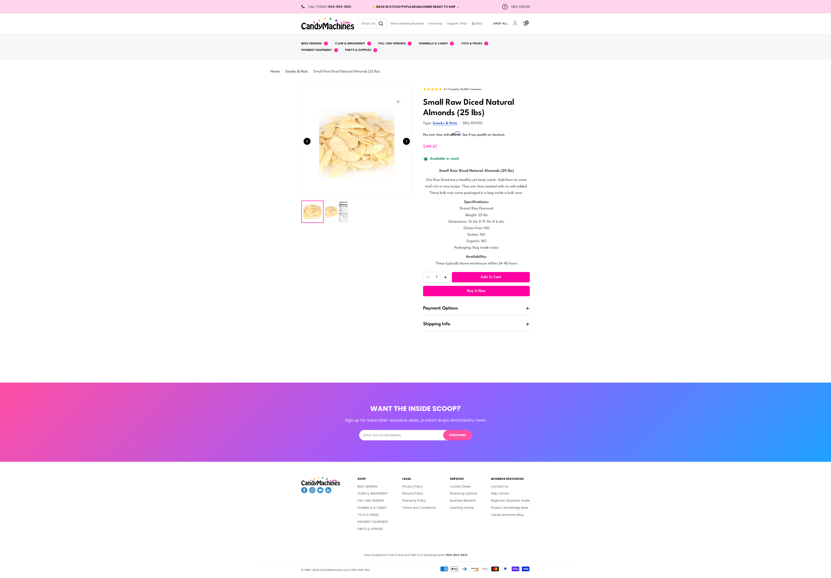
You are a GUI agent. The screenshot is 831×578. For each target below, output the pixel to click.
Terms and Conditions (419, 508)
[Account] (515, 24)
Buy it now (476, 291)
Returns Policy (412, 493)
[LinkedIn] (328, 492)
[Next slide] (406, 141)
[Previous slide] (307, 141)
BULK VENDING (368, 486)
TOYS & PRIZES (368, 515)
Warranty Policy (414, 500)
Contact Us (499, 486)
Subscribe (457, 435)
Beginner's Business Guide (510, 500)
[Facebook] (304, 492)
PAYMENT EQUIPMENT (373, 522)
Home (275, 71)
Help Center (500, 493)
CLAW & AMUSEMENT (373, 493)
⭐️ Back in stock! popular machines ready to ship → (415, 6)
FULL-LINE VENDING (371, 500)
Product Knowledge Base (509, 508)
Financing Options (463, 493)
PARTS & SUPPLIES (370, 529)
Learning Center (462, 508)
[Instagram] (312, 492)
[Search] (379, 24)
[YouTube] (320, 492)
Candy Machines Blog (507, 515)
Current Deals (460, 486)
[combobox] (372, 24)
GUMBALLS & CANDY (372, 508)
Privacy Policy (412, 486)
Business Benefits (463, 500)
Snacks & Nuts (296, 71)
